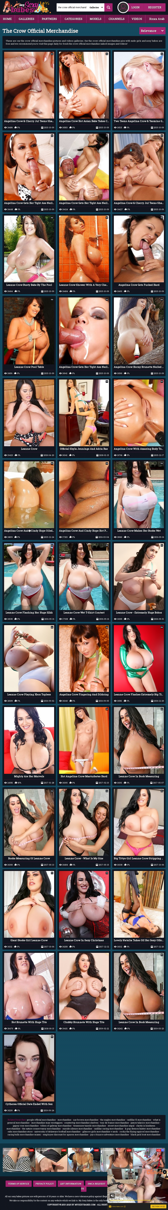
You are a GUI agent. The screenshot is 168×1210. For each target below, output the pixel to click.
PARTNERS (49, 19)
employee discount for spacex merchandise (65, 1134)
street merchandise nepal (121, 1125)
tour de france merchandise (114, 1122)
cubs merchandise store (20, 1131)
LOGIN (135, 7)
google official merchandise (41, 1119)
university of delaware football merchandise (57, 1131)
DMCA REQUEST (96, 1183)
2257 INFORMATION (70, 1183)
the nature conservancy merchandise (41, 1128)
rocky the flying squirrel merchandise (139, 1131)
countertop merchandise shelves (81, 1122)
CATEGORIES (73, 19)
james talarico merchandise (145, 1122)
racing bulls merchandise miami (24, 1134)
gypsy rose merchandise (26, 1125)
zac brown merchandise (85, 1119)
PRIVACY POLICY (45, 1183)
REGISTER (154, 7)
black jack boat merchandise (145, 1134)
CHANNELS (117, 19)
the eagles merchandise (112, 1119)
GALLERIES (26, 19)
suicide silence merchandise (77, 1128)
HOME (7, 19)
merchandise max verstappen (47, 1122)
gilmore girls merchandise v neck (100, 1131)
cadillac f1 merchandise (139, 1119)
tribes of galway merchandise (56, 1125)
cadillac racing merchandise (108, 1128)
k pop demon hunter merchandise (142, 1128)
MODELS (95, 19)
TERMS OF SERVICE (18, 1183)
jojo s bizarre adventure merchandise (109, 1134)
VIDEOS (137, 19)
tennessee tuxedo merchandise (89, 1125)
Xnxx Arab (156, 19)
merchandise (64, 1119)
